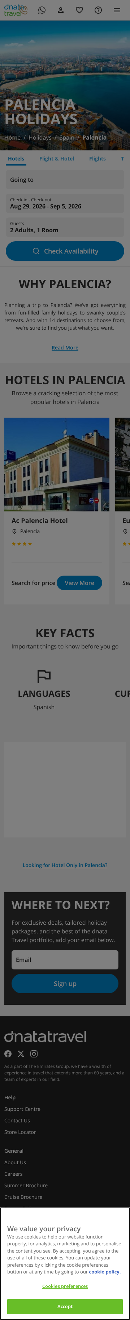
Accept (65, 1306)
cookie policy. (105, 1271)
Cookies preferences (65, 1286)
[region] (65, 1263)
